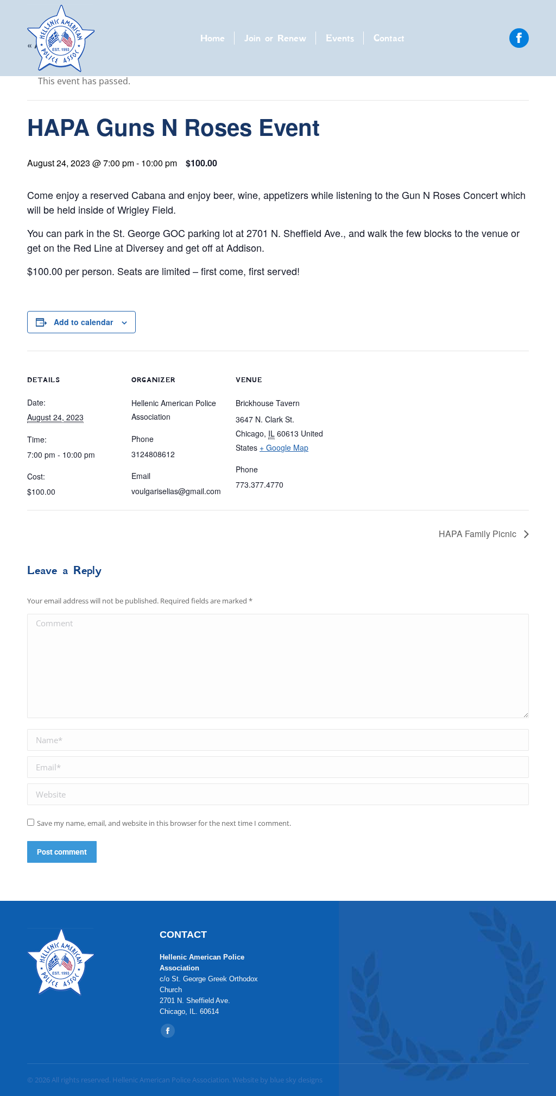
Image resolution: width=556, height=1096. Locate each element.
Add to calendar (83, 321)
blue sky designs (296, 1080)
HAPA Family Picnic (479, 533)
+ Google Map (284, 447)
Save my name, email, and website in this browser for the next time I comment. (164, 823)
